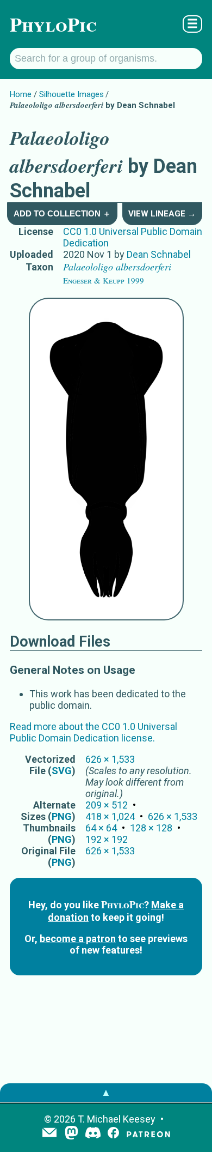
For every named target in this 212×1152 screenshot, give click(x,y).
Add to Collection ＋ (62, 213)
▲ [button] (106, 1092)
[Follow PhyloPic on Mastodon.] (71, 1134)
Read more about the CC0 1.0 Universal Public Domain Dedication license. (93, 732)
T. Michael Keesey (116, 1119)
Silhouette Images (71, 94)
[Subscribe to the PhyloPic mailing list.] (49, 1133)
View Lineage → (162, 214)
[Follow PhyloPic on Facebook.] (113, 1134)
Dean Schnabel (159, 254)
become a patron (78, 938)
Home (21, 94)
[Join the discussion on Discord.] (93, 1134)
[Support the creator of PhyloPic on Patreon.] (148, 1133)
